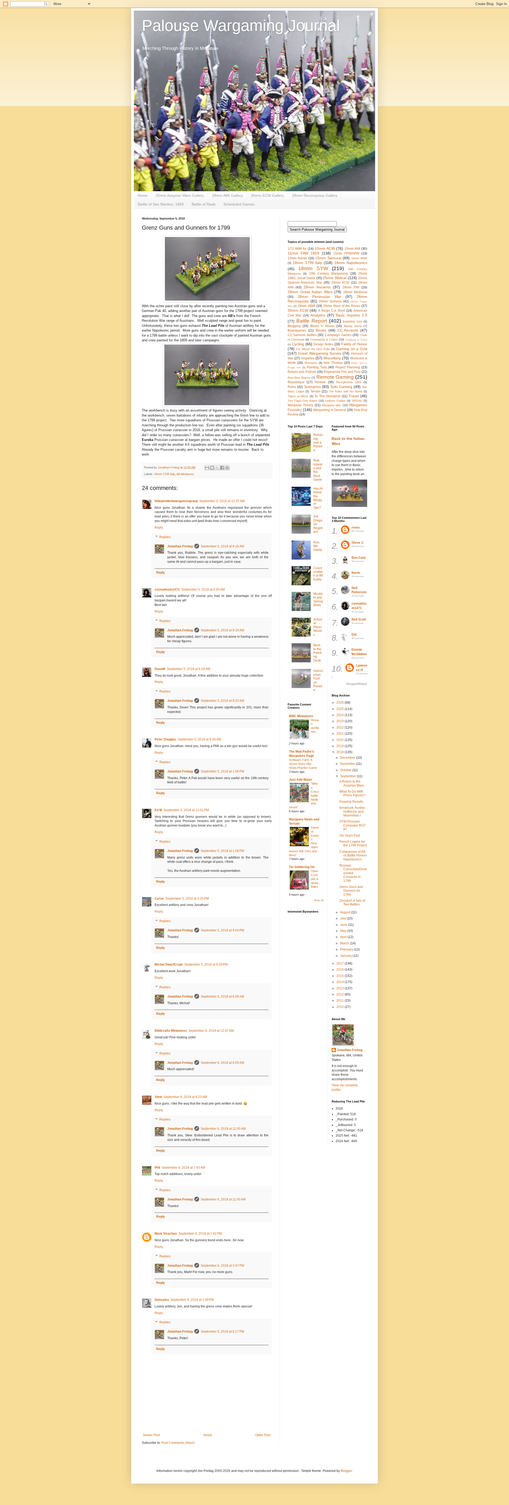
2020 (340, 740)
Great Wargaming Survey (319, 353)
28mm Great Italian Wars (310, 292)
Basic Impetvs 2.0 (351, 315)
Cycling (298, 344)
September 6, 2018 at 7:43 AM (183, 1167)
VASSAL (357, 400)
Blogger (346, 1471)
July (343, 918)
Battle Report (311, 321)
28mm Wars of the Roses (341, 306)
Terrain (315, 391)
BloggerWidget (356, 683)
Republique (296, 382)
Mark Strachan (166, 1233)
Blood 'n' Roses (322, 326)
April (344, 937)
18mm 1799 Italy (164, 474)
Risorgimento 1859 (348, 382)
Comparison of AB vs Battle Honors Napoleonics (353, 855)
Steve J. (358, 542)
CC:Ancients (347, 330)
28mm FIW (351, 287)
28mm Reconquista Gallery (314, 195)
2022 (340, 727)
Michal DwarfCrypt (169, 964)
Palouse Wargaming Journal (241, 25)
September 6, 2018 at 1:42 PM (200, 1233)
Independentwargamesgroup (176, 501)
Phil (157, 1167)
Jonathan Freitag (180, 546)
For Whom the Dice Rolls (313, 349)
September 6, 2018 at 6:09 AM (222, 1063)
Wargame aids (331, 405)
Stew (158, 1097)
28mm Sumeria (330, 301)
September (348, 776)
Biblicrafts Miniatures (171, 1031)
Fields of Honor (354, 344)
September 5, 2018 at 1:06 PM (222, 771)
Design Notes (323, 344)
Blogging (294, 326)
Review (320, 382)
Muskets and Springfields (318, 599)
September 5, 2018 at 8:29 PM (206, 964)
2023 (340, 721)
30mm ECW (298, 310)
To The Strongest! (327, 396)
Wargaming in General (329, 410)
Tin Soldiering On (301, 867)
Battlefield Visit (352, 321)
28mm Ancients (317, 287)
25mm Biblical (334, 278)
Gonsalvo (162, 1300)
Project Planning (347, 367)
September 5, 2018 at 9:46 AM (199, 739)
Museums (311, 362)
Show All (318, 900)
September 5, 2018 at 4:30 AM (203, 589)
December (348, 758)
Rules (292, 387)
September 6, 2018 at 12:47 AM (211, 1031)
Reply (159, 527)
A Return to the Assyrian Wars (351, 783)
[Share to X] (217, 467)
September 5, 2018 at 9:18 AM (222, 546)
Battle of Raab (204, 204)
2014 (340, 982)
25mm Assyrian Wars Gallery (180, 195)
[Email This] (207, 467)
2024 (340, 715)
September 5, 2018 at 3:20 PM (187, 898)
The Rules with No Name (345, 391)
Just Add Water (300, 779)
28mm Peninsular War (319, 296)
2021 (340, 733)
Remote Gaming (335, 377)
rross (356, 527)
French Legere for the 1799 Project (353, 843)
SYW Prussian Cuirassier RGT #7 (352, 825)
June (344, 925)
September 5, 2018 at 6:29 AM (188, 669)
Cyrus (159, 898)
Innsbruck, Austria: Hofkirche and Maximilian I (352, 811)
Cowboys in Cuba (356, 339)
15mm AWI (352, 249)
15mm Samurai (328, 258)
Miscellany (332, 358)
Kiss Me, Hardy (317, 546)
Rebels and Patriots (302, 372)
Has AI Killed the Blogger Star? (318, 498)
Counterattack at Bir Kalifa (318, 573)
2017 (340, 963)
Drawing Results (351, 801)
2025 (340, 709)
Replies (164, 537)
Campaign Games (338, 335)
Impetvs (307, 358)
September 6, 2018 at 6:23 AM (185, 1097)
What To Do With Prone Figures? (352, 793)
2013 (340, 988)
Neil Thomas (333, 363)
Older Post (262, 1435)
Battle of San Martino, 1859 (161, 204)
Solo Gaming (341, 387)
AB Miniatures (185, 474)
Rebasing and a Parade (318, 442)
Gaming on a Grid (351, 349)
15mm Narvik (297, 258)
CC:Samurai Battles (302, 335)
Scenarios (312, 387)
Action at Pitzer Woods (317, 627)
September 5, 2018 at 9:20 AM (222, 701)
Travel (354, 396)
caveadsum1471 (167, 589)
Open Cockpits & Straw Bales (314, 878)
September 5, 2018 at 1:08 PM (222, 851)
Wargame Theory (300, 405)
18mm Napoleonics (350, 263)
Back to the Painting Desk (317, 652)
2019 (340, 746)
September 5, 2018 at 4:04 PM (222, 930)
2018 (340, 752)
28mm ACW (340, 282)
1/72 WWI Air (297, 249)
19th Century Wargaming (328, 273)
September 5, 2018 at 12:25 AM (222, 501)
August (345, 912)
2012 (340, 994)
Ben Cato (359, 558)
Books (321, 330)
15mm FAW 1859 (303, 253)
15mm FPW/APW (346, 253)
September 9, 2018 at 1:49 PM (192, 1300)
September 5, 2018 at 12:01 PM (186, 810)
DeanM (160, 669)
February (347, 949)
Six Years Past (349, 835)
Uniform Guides (335, 400)
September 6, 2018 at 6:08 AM (222, 996)
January (346, 956)
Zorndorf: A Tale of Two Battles (352, 902)
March (345, 943)
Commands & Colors (323, 339)
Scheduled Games (238, 204)
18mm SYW (313, 268)
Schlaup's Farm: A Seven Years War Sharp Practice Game (303, 763)
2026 (340, 702)
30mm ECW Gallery (267, 195)
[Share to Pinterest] (227, 467)
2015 (340, 976)
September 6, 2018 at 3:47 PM (222, 1265)
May (343, 931)
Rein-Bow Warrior (299, 377)
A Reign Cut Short (331, 310)
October (346, 770)
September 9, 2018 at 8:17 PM (222, 1331)
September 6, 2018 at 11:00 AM (223, 1129)
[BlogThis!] (212, 467)
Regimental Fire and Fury (342, 372)
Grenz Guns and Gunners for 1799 (351, 890)
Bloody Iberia (353, 326)
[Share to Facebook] (222, 467)
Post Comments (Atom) (178, 1443)
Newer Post (151, 1435)
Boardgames (297, 330)
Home (143, 195)
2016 (340, 969)
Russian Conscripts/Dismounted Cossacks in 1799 (353, 873)
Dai (354, 634)
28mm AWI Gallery (227, 195)
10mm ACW (325, 248)
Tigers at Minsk (298, 396)
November (348, 764)
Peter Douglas (165, 739)
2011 (340, 1000)
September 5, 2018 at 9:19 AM (222, 630)
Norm (356, 573)
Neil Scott (359, 619)
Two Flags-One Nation (302, 400)
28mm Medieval (355, 292)
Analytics (317, 315)
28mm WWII (306, 306)
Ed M (158, 810)
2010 (340, 1007)
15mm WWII (359, 258)
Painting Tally (317, 367)
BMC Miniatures (301, 716)
